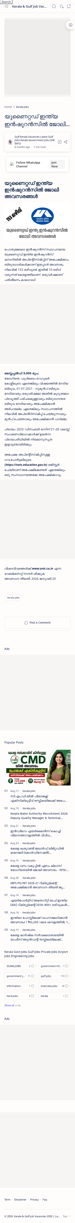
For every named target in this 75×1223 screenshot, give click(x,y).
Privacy (34, 1199)
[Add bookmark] (60, 142)
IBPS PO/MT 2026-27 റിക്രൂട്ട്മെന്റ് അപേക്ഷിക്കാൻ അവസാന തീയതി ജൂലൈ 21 (39, 885)
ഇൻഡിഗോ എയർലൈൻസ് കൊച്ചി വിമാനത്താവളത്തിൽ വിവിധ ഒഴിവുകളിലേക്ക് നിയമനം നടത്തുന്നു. (36, 833)
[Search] (53, 6)
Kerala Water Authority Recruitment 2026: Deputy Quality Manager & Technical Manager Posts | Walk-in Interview (39, 816)
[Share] (66, 142)
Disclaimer (20, 1199)
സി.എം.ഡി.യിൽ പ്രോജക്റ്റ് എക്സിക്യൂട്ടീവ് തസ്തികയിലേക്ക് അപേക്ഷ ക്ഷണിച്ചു (39, 798)
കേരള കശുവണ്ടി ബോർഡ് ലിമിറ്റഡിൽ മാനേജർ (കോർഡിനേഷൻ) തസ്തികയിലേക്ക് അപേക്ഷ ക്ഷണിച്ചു (37, 851)
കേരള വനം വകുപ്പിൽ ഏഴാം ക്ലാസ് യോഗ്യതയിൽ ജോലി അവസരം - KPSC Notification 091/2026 (38, 868)
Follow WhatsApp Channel (37, 164)
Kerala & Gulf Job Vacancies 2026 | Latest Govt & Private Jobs (29, 6)
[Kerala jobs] (29, 808)
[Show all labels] (12, 1005)
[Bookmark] (68, 6)
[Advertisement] (37, 56)
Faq (45, 1199)
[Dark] (61, 6)
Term (7, 1199)
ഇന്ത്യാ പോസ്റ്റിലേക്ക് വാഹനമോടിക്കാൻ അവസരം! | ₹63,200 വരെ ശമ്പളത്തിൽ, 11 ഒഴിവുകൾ (39, 920)
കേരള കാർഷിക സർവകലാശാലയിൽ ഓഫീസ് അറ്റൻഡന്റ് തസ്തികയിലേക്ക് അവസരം (37, 937)
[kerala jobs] (13, 597)
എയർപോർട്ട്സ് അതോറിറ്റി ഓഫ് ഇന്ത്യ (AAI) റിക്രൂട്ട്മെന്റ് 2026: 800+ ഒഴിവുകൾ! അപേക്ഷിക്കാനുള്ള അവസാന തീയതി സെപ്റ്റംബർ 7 (38, 903)
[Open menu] (6, 6)
